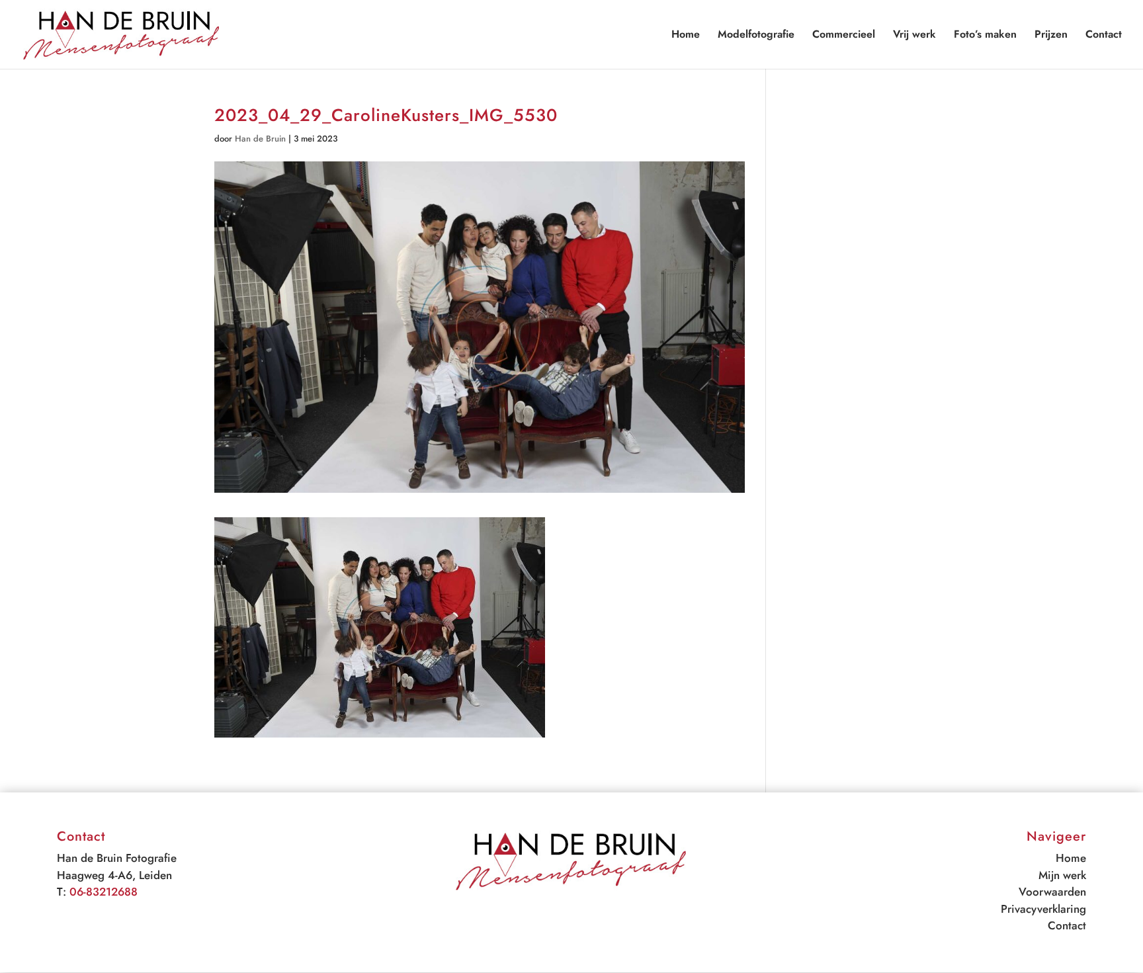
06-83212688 (103, 892)
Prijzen (1051, 36)
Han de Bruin (260, 138)
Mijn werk (1062, 875)
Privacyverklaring (1043, 909)
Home (685, 36)
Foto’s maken (985, 36)
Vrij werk (914, 36)
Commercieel (843, 36)
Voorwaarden (1052, 892)
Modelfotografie (756, 36)
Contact (1103, 36)
